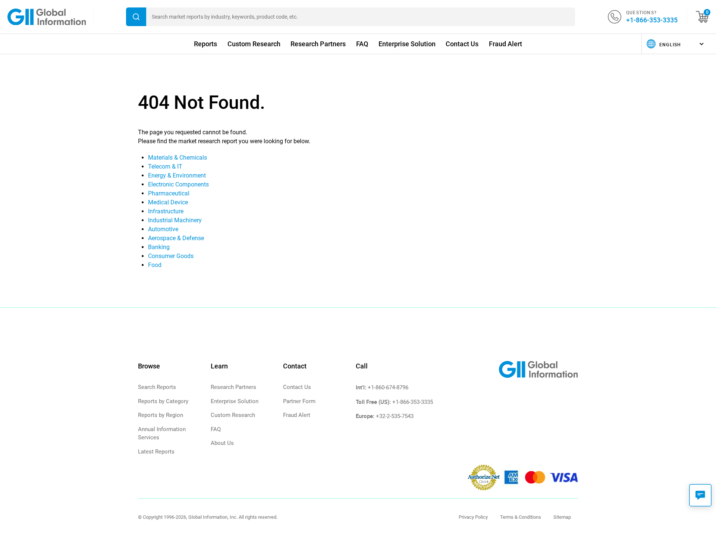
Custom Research (253, 44)
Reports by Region (160, 415)
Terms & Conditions (520, 517)
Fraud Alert (505, 44)
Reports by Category (163, 401)
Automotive (163, 229)
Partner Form (299, 401)
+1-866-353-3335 (652, 19)
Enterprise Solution (407, 44)
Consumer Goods (171, 256)
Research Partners (318, 44)
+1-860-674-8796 (388, 387)
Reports (205, 44)
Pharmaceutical (168, 193)
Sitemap (562, 517)
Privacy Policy (473, 517)
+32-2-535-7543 (395, 416)
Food (154, 265)
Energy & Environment (177, 175)
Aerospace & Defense (176, 238)
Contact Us (462, 44)
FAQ (362, 44)
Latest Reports (156, 451)
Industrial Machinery (175, 220)
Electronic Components (178, 184)
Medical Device (168, 202)
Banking (159, 247)
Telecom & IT (165, 166)
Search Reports (157, 387)
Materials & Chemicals (177, 157)
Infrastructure (165, 211)
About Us (222, 443)
